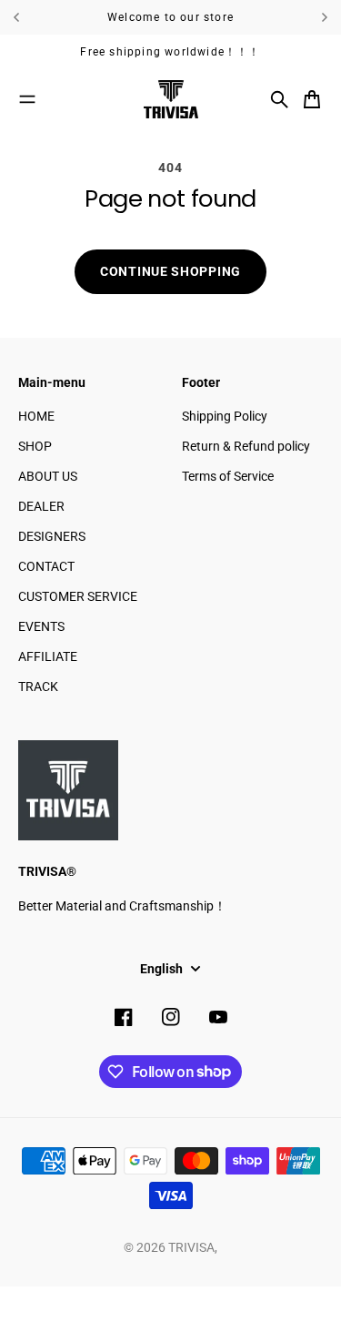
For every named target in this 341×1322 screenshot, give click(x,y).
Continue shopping (170, 271)
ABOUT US (47, 476)
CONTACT (46, 566)
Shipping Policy (224, 416)
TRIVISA (191, 1247)
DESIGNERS (51, 536)
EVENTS (41, 626)
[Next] (324, 17)
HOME (36, 416)
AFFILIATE (47, 656)
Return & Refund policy (246, 446)
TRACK (38, 686)
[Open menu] (27, 99)
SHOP (35, 446)
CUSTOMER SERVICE (77, 596)
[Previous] (31, 17)
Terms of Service (228, 476)
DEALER (41, 506)
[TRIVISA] (171, 99)
